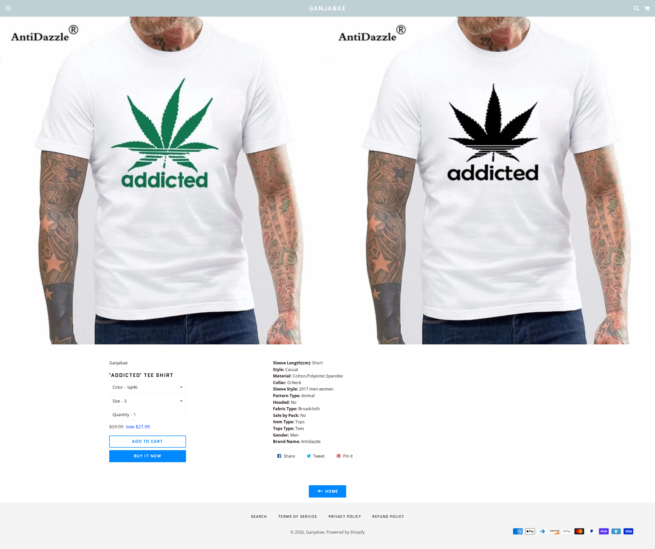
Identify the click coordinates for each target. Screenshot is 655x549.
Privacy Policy (345, 516)
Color (118, 387)
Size (116, 401)
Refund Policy (388, 516)
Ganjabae (327, 8)
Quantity (121, 414)
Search (259, 516)
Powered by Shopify (345, 532)
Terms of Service (297, 516)
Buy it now (147, 456)
